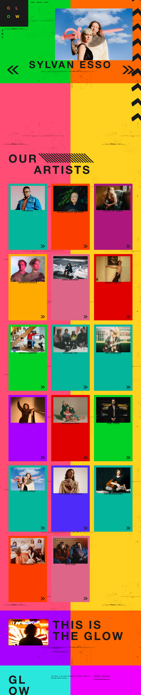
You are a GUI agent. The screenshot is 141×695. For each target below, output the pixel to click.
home (33, 2)
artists (39, 2)
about (46, 2)
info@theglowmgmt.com (61, 652)
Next (128, 75)
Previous (13, 75)
